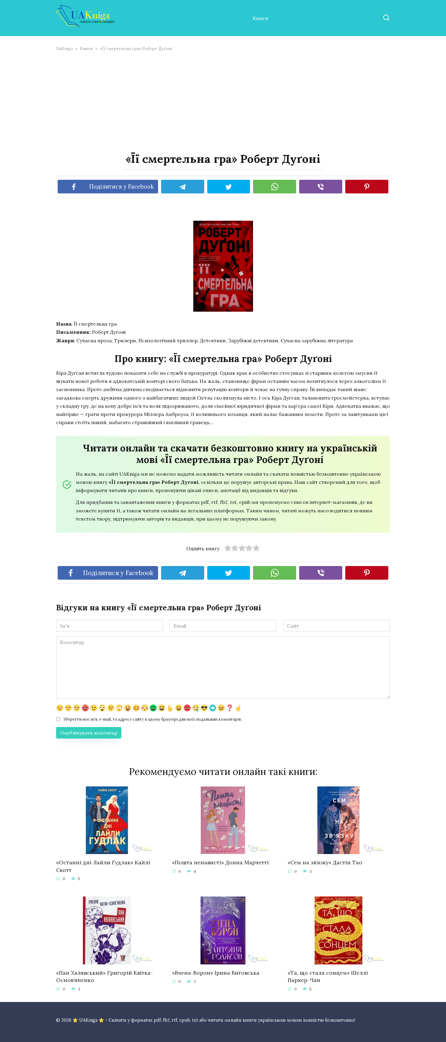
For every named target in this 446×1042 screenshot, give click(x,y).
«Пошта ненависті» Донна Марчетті (220, 862)
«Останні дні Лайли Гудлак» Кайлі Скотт (103, 866)
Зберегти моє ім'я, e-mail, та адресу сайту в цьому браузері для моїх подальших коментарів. (152, 719)
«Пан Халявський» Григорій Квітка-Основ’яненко (104, 976)
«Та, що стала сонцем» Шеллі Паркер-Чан (328, 976)
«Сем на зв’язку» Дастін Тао (325, 862)
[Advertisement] (223, 101)
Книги (260, 18)
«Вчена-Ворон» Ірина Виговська (215, 972)
